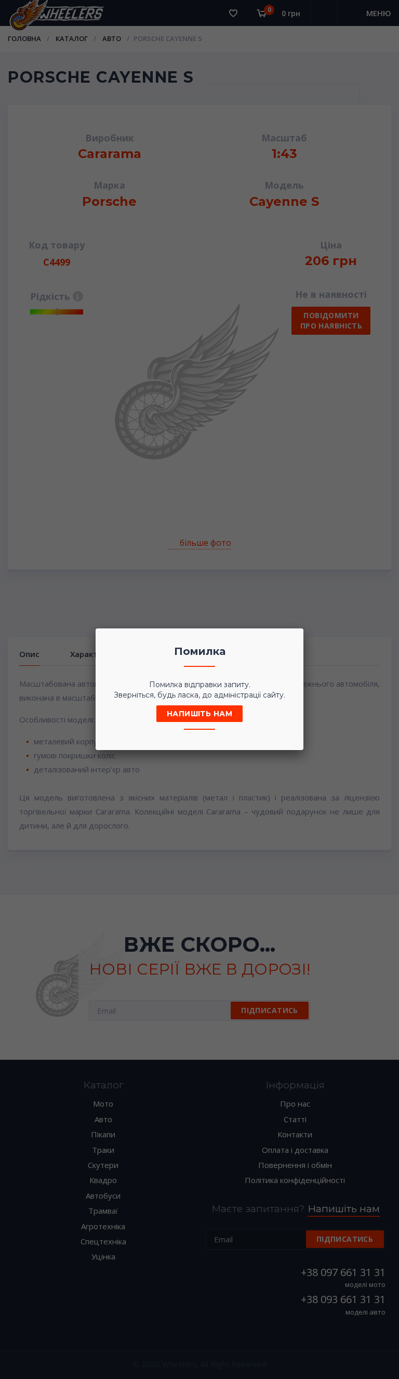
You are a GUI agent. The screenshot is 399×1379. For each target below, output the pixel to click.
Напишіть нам (199, 713)
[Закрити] (292, 639)
